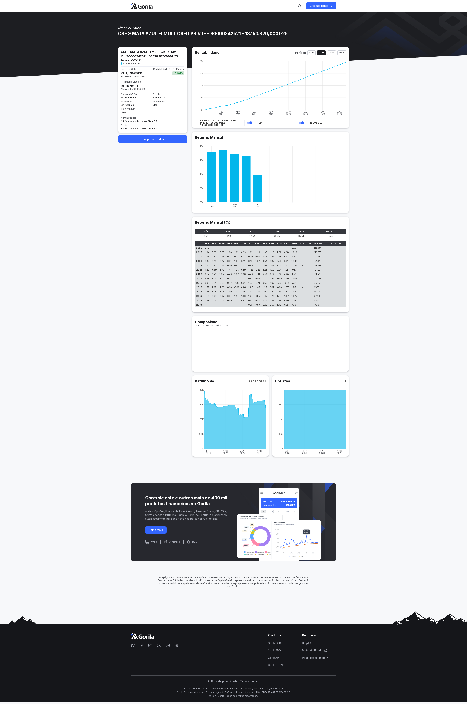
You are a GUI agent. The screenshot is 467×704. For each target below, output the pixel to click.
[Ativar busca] (299, 5)
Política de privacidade (222, 681)
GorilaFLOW (275, 665)
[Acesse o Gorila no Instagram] (150, 645)
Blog (305, 643)
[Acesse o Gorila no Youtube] (159, 645)
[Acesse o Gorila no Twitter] (133, 645)
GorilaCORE (275, 643)
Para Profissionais (313, 657)
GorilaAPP (274, 657)
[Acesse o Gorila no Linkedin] (168, 645)
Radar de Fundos (313, 650)
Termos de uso (249, 681)
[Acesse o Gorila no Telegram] (176, 645)
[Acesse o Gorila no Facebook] (141, 645)
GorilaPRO (274, 650)
